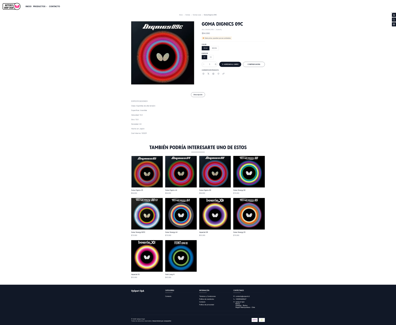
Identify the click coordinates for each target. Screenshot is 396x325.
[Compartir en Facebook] (203, 74)
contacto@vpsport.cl (243, 296)
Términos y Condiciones (207, 296)
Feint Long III (170, 274)
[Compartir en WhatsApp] (213, 74)
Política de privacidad (206, 305)
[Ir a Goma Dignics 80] (215, 171)
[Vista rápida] (159, 172)
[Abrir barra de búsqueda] (394, 20)
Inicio (181, 15)
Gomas (187, 15)
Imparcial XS (135, 274)
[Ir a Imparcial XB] (215, 214)
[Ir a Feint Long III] (181, 256)
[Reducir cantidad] (203, 64)
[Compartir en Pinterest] (218, 74)
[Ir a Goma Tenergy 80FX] (147, 214)
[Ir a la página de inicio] (11, 6)
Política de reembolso (206, 299)
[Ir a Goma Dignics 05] (147, 171)
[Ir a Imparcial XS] (147, 256)
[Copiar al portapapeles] (223, 74)
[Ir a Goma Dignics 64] (181, 171)
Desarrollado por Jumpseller (161, 321)
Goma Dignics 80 (205, 190)
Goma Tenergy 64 (171, 232)
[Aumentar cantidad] (215, 64)
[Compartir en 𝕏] (208, 74)
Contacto (168, 296)
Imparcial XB (203, 232)
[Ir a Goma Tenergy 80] (249, 171)
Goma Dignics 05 (137, 190)
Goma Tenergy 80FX (138, 232)
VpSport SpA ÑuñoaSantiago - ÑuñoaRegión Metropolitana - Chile (245, 304)
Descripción (198, 94)
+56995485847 (241, 299)
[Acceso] (394, 24)
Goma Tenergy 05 (239, 232)
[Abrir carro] (394, 15)
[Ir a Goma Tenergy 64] (181, 214)
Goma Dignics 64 (171, 190)
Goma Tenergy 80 (239, 190)
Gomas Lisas (197, 15)
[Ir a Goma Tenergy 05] (249, 214)
